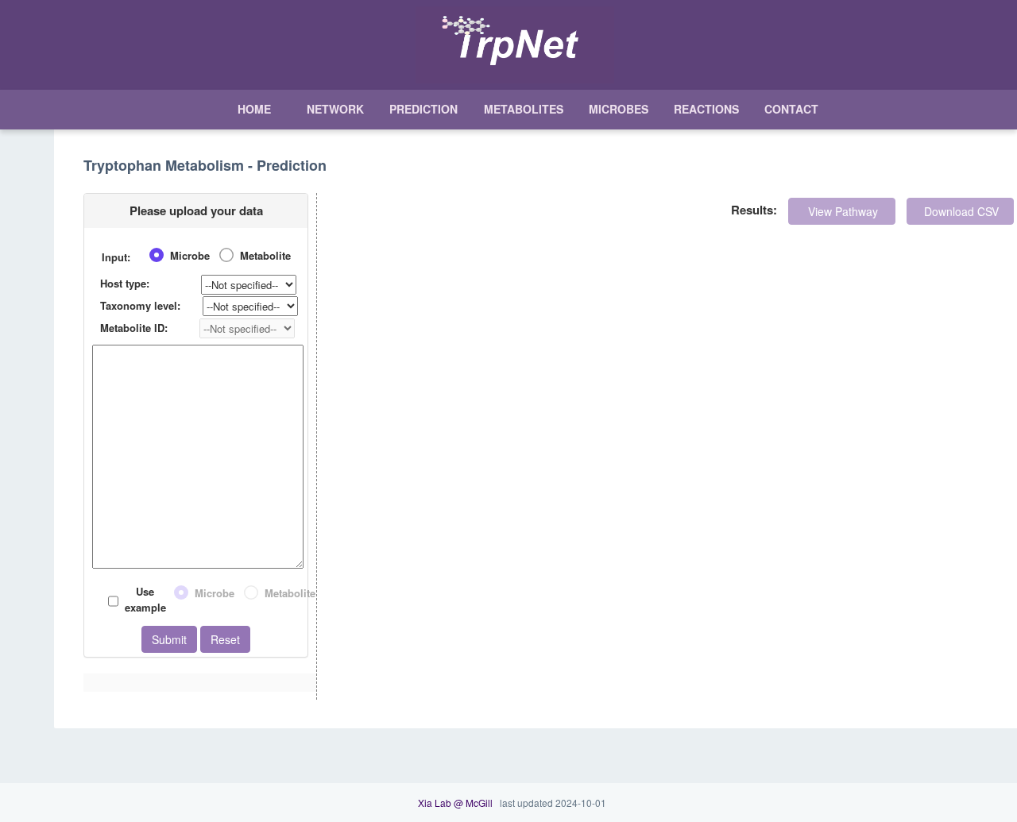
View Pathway (841, 211)
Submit (169, 639)
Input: (116, 256)
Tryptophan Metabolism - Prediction (205, 166)
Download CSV (960, 211)
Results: (754, 209)
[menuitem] (252, 109)
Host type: (124, 283)
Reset (225, 639)
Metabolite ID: (134, 327)
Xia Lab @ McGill (455, 802)
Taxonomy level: (140, 305)
